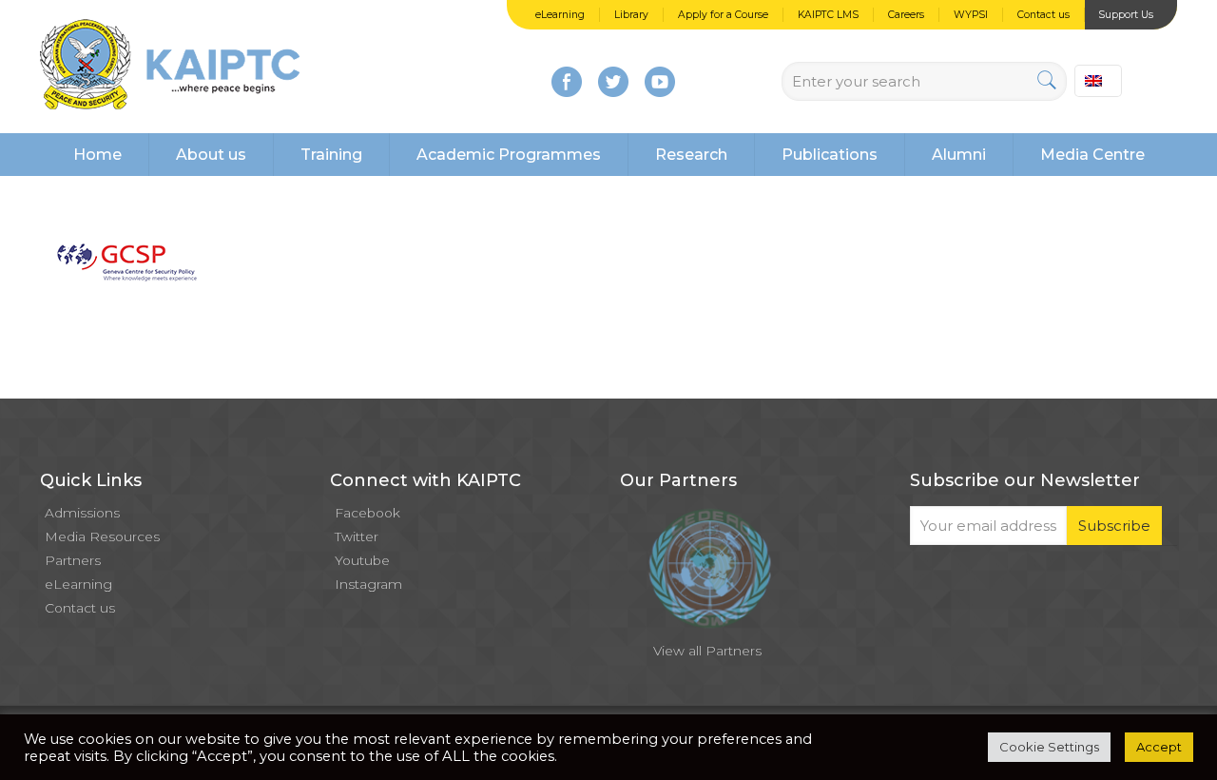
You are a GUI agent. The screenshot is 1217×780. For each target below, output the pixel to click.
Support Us (1125, 14)
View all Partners (707, 650)
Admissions (82, 512)
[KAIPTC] (169, 66)
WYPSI (971, 14)
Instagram (368, 584)
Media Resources (102, 536)
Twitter (356, 536)
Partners (73, 560)
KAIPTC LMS (828, 14)
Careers (906, 14)
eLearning (560, 14)
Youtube (362, 560)
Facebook (367, 512)
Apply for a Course (723, 14)
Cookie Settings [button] (1049, 746)
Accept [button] (1159, 746)
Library (631, 14)
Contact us (1043, 14)
